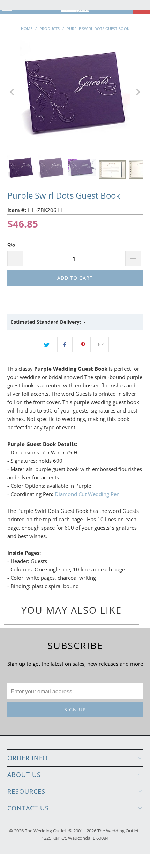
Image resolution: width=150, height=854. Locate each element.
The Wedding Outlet (45, 831)
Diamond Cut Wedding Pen (87, 494)
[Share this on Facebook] (64, 344)
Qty (11, 244)
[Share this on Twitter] (46, 344)
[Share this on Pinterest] (83, 344)
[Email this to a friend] (101, 344)
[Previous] (12, 92)
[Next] (137, 92)
